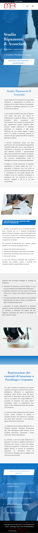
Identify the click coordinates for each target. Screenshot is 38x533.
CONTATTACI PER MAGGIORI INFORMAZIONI (18, 62)
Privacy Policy (14, 529)
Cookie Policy (24, 529)
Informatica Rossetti (23, 531)
